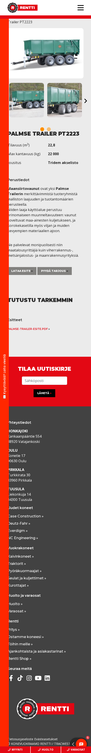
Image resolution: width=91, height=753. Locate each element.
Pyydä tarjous (53, 271)
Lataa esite (20, 271)
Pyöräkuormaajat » (25, 571)
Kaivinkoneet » (21, 556)
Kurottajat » (18, 585)
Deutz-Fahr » (19, 523)
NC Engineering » (23, 538)
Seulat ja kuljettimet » (27, 578)
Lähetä (43, 393)
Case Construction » (26, 516)
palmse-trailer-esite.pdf (28, 329)
